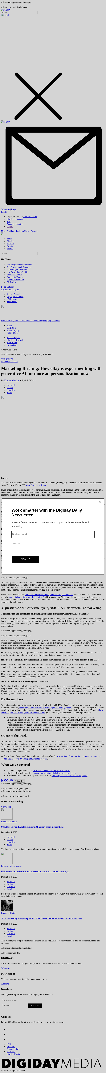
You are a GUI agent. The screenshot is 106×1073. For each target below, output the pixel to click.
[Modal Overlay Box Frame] (53, 536)
